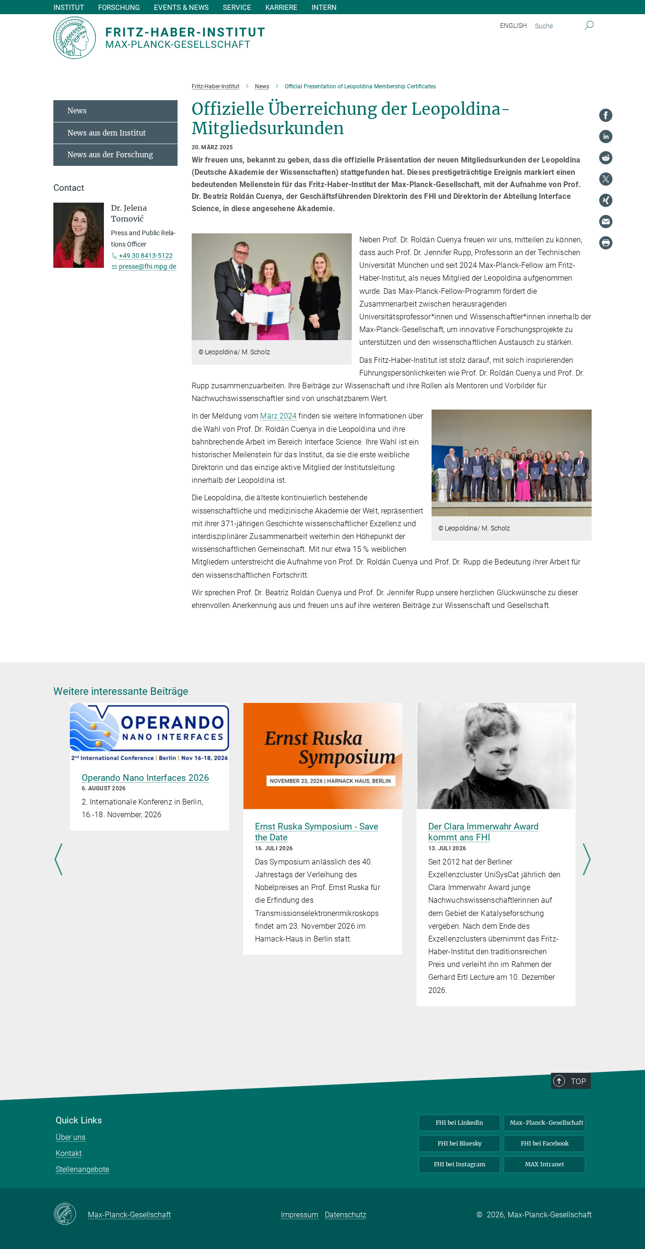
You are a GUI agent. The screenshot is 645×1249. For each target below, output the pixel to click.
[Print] (606, 243)
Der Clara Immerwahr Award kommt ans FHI (483, 832)
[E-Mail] (606, 221)
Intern (324, 7)
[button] (343, 333)
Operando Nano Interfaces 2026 (145, 777)
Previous (58, 860)
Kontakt (69, 1153)
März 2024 (278, 415)
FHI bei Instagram (459, 1164)
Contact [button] (68, 188)
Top (578, 1081)
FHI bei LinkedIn (459, 1122)
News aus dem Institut (107, 132)
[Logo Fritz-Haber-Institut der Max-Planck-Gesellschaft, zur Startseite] (230, 38)
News (77, 110)
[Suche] (589, 26)
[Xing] (606, 200)
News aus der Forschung (110, 154)
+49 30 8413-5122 (146, 255)
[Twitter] (606, 179)
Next (586, 860)
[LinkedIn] (606, 136)
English (513, 25)
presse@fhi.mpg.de (147, 266)
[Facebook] (606, 115)
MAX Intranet (544, 1164)
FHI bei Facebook (545, 1143)
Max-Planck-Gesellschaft (547, 1122)
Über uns (70, 1137)
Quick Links (79, 1120)
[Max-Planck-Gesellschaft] (70, 1214)
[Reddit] (606, 158)
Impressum (299, 1214)
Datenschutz (345, 1214)
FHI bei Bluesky (460, 1143)
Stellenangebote (82, 1169)
